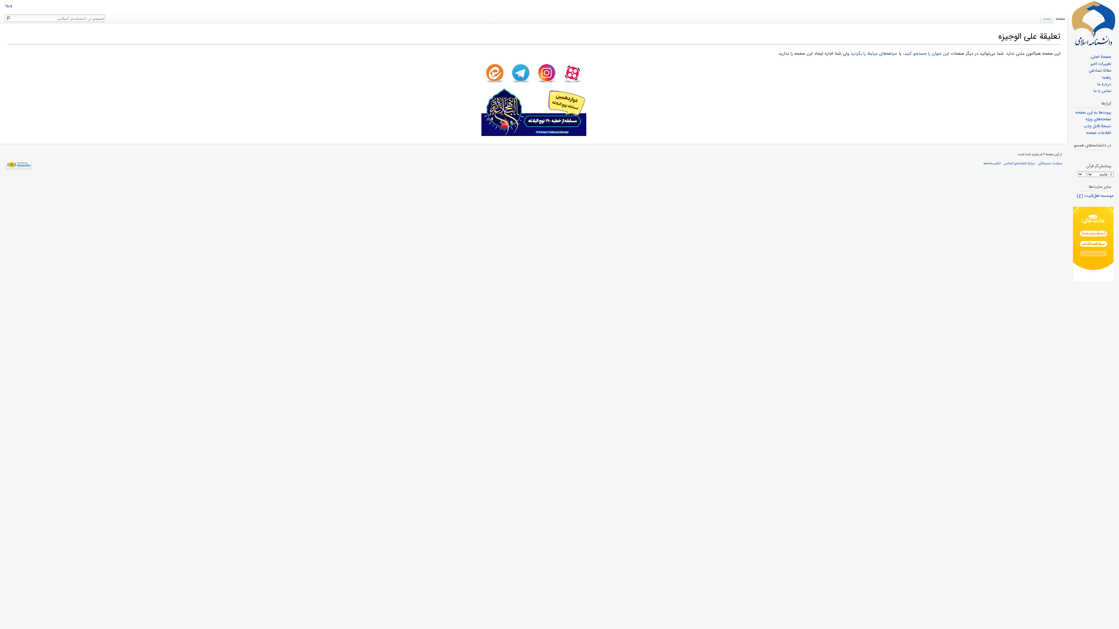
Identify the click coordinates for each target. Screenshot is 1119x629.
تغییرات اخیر (1100, 64)
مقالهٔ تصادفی (1100, 70)
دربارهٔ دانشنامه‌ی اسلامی (1019, 163)
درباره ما (1104, 84)
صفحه (1060, 19)
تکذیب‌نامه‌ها (992, 163)
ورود (8, 5)
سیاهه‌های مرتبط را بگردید (874, 53)
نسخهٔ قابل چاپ (1097, 126)
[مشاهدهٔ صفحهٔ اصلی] (1093, 23)
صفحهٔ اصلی (1101, 57)
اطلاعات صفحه (1098, 133)
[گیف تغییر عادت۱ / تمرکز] (1093, 244)
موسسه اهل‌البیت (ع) (1095, 195)
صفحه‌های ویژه (1098, 119)
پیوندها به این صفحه (1093, 112)
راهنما (1106, 77)
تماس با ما (1102, 91)
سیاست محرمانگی (1050, 163)
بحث (1047, 19)
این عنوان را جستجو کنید (926, 53)
